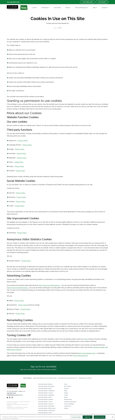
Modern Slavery (68, 399)
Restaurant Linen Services (85, 378)
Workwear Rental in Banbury (45, 384)
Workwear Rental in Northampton (46, 410)
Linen (34, 7)
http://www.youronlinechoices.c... (49, 285)
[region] (57, 417)
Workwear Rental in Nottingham (46, 395)
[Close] (112, 417)
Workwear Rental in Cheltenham (46, 390)
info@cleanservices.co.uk (14, 395)
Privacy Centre (23, 140)
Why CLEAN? (67, 386)
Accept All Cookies (99, 417)
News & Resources (81, 7)
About (67, 7)
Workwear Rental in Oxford (45, 412)
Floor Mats (57, 7)
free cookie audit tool (80, 355)
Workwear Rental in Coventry (45, 393)
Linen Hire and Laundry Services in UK (67, 378)
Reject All (87, 417)
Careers (66, 393)
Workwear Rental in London (45, 401)
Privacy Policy (27, 145)
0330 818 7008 (11, 393)
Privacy (66, 397)
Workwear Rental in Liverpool (45, 404)
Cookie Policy (18, 162)
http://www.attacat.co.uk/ (87, 353)
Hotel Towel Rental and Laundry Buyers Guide (44, 378)
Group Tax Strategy (69, 404)
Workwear (45, 7)
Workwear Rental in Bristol (45, 388)
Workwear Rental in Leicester (45, 399)
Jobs (94, 7)
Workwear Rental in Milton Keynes (47, 408)
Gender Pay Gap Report (70, 401)
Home (55, 27)
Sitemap (66, 408)
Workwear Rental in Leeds (44, 397)
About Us (66, 388)
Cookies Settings (76, 417)
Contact (104, 7)
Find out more (21, 158)
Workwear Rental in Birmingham (46, 386)
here (85, 339)
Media (65, 390)
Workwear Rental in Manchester (46, 406)
